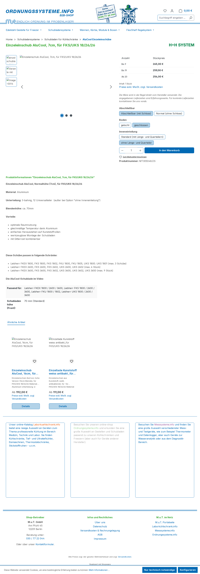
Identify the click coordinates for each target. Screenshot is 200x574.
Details (26, 406)
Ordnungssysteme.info (164, 534)
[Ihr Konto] (172, 11)
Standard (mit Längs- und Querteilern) (142, 136)
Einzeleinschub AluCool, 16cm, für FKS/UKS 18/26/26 (24, 372)
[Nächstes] (111, 86)
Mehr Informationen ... (99, 570)
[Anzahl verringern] (122, 150)
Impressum (100, 538)
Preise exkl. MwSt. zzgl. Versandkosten (141, 86)
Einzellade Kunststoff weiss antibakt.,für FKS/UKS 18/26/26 (63, 372)
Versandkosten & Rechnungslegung (100, 530)
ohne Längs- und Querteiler (136, 142)
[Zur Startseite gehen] (40, 16)
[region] (59, 86)
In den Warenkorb (169, 150)
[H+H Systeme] (181, 44)
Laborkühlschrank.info (164, 526)
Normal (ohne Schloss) (169, 113)
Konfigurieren (188, 569)
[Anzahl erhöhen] (140, 150)
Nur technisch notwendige (159, 569)
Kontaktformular (45, 544)
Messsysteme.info (165, 530)
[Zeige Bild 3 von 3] (71, 115)
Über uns (100, 522)
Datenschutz (100, 526)
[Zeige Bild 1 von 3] (62, 115)
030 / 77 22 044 (35, 538)
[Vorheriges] (22, 86)
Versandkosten (124, 557)
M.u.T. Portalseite (164, 522)
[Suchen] (190, 18)
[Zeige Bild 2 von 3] (66, 115)
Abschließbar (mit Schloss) (136, 113)
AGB (100, 534)
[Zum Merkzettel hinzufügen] (34, 361)
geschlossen (141, 125)
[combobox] (172, 18)
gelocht (125, 125)
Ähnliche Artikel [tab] (16, 322)
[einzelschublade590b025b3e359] (66, 86)
